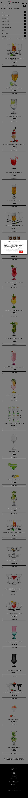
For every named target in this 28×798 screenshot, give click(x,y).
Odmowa (15, 251)
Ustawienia (9, 251)
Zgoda (20, 251)
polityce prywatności (16, 249)
